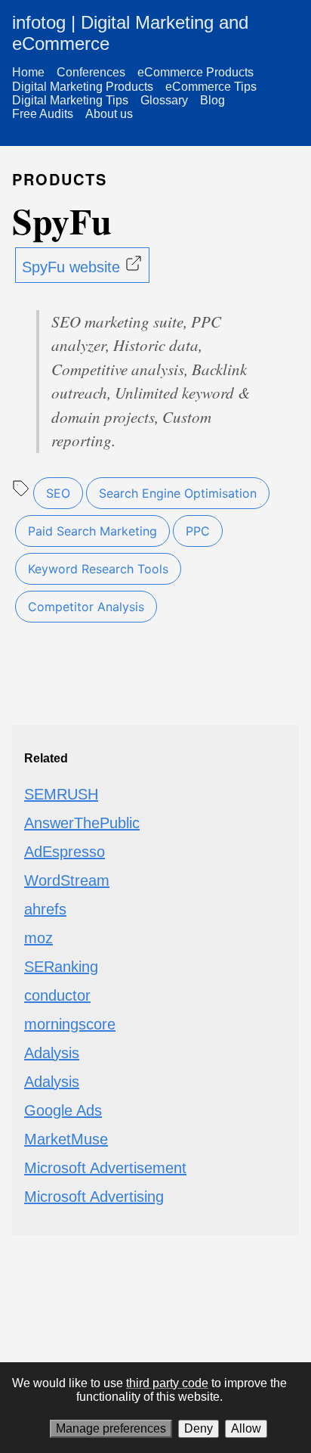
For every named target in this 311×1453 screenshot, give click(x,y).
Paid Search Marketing (92, 531)
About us (109, 113)
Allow (246, 1428)
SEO (58, 493)
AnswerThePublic (82, 823)
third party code (167, 1383)
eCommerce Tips (211, 86)
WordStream (66, 880)
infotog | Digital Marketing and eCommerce (130, 33)
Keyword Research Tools (98, 568)
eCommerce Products (195, 72)
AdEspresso (64, 851)
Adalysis (51, 1053)
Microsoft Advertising (94, 1196)
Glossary (164, 100)
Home (28, 72)
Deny (198, 1428)
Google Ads (63, 1110)
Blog (212, 100)
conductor (57, 995)
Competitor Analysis (86, 606)
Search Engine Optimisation (178, 493)
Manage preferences (111, 1428)
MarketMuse (66, 1139)
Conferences (91, 72)
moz (38, 938)
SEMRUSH (61, 794)
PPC (198, 531)
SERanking (61, 966)
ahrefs (45, 909)
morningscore (69, 1024)
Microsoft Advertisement (105, 1168)
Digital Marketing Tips (70, 100)
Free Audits (42, 113)
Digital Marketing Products (82, 86)
